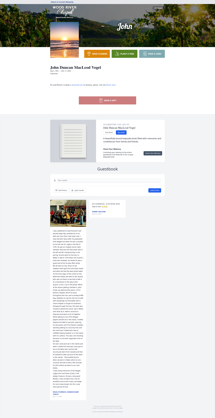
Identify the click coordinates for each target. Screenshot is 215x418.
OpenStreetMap (110, 412)
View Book (109, 132)
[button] (68, 213)
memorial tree (77, 84)
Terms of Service (113, 408)
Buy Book (121, 132)
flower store (111, 84)
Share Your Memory (152, 153)
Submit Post (154, 190)
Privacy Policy (101, 408)
